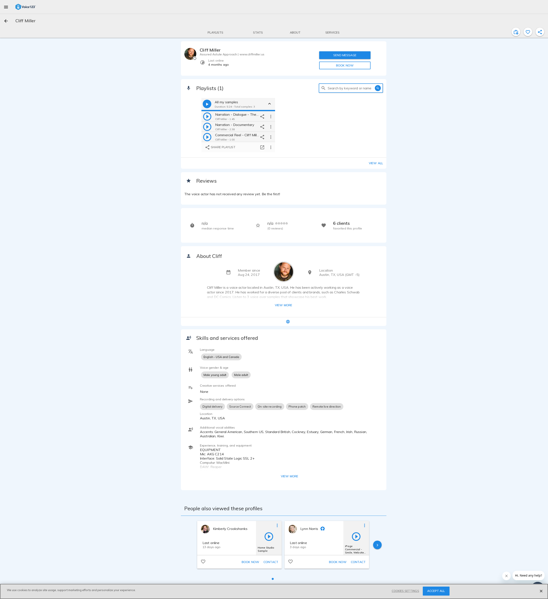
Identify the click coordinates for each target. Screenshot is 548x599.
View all (376, 163)
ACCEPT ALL (436, 591)
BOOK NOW (345, 65)
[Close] (541, 591)
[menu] (6, 7)
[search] (323, 88)
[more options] (271, 116)
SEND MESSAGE (344, 55)
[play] (207, 116)
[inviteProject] (516, 32)
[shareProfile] (540, 32)
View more (283, 305)
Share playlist (222, 147)
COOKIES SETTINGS (405, 591)
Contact (271, 562)
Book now (250, 562)
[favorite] (528, 32)
